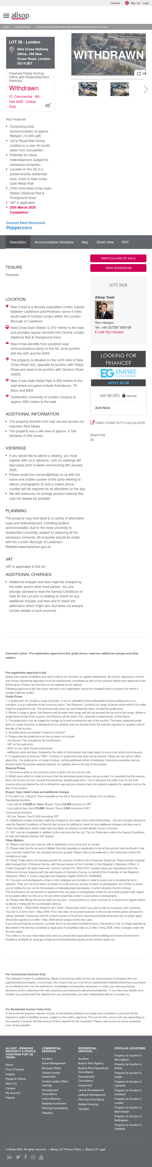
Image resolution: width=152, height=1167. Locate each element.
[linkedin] (10, 1157)
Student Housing (88, 1104)
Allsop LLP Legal (95, 1149)
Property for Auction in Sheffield (128, 1127)
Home (9, 1065)
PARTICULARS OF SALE (118, 258)
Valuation (47, 1113)
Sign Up (135, 3)
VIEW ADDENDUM (118, 268)
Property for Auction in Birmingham (128, 1057)
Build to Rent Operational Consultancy (93, 1070)
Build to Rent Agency (91, 1063)
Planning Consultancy (55, 1108)
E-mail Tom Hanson (109, 331)
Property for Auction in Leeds (128, 1075)
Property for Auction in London (128, 1100)
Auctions (47, 1058)
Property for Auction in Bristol (128, 1066)
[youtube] (41, 1157)
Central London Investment (51, 1074)
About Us (11, 1083)
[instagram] (33, 1157)
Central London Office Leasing (55, 1083)
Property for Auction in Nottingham (128, 1118)
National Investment (54, 1103)
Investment (85, 1085)
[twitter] (18, 1157)
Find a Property (15, 1069)
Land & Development (91, 1090)
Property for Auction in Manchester (128, 1109)
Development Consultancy (50, 1092)
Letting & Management (91, 1094)
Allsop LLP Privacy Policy (65, 1149)
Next (139, 54)
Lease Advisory (51, 1098)
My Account (13, 1093)
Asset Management (54, 1063)
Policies (10, 1097)
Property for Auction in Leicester (128, 1083)
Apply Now (118, 382)
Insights (10, 1074)
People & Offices (16, 1079)
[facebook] (25, 1157)
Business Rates (51, 1068)
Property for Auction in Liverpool (128, 1092)
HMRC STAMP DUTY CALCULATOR (120, 423)
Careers (115, 3)
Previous (77, 54)
